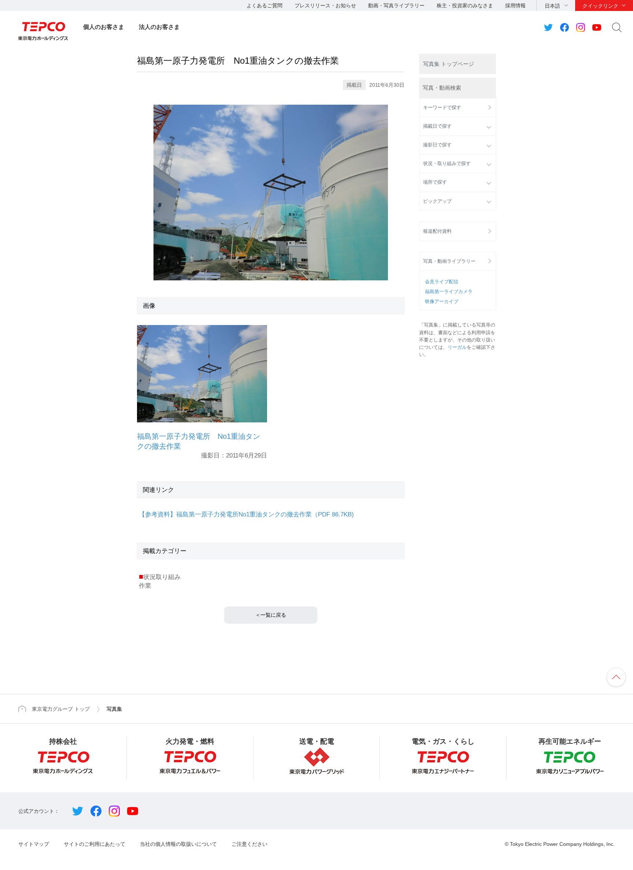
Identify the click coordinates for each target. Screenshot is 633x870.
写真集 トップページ (448, 64)
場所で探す (435, 182)
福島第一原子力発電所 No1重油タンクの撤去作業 (198, 441)
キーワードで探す (442, 107)
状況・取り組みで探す (447, 163)
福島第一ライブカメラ (449, 291)
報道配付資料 (437, 231)
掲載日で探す (437, 126)
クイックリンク (600, 6)
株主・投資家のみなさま (465, 5)
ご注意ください (249, 844)
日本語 (552, 6)
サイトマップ (33, 844)
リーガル (457, 347)
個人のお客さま (103, 27)
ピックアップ (437, 201)
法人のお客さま (159, 27)
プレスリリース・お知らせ (325, 5)
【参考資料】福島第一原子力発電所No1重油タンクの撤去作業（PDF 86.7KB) (246, 514)
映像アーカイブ (441, 301)
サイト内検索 (617, 27)
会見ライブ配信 (441, 281)
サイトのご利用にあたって (94, 844)
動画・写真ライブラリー (396, 5)
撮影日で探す (437, 145)
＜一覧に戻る (270, 615)
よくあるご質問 (264, 5)
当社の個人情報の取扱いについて (178, 844)
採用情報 (515, 5)
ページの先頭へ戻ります (616, 677)
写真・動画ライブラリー (449, 261)
